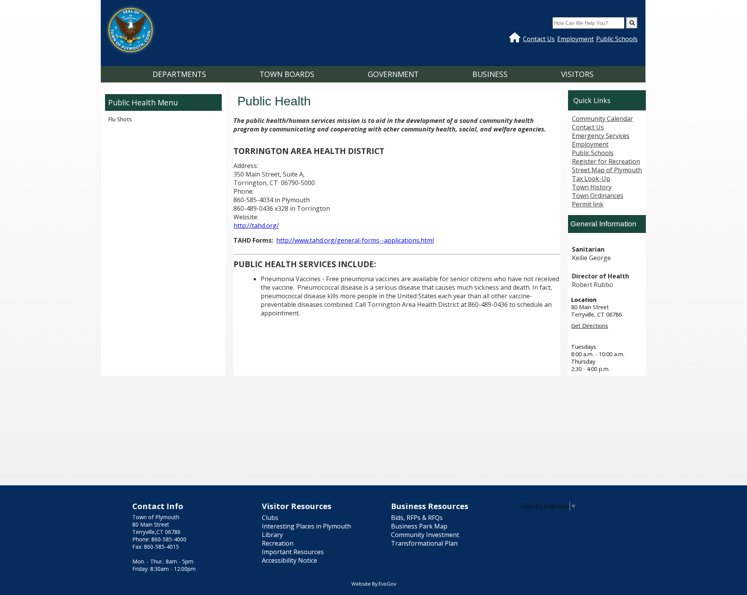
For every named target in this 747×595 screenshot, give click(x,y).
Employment (575, 39)
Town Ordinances (597, 195)
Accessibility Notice (289, 560)
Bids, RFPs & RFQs (417, 517)
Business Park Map (419, 526)
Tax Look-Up (591, 178)
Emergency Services (601, 135)
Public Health (132, 102)
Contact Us (539, 39)
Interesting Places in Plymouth (306, 526)
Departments (179, 74)
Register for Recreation (606, 161)
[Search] (632, 23)
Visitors (577, 74)
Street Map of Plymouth (607, 170)
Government (393, 74)
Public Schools (617, 39)
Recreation (277, 543)
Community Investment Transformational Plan (425, 539)
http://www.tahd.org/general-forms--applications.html (355, 240)
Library (272, 534)
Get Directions (589, 325)
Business (490, 74)
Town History (592, 187)
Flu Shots (120, 119)
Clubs (270, 517)
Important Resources (293, 552)
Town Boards (287, 74)
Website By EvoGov (373, 583)
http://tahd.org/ (256, 225)
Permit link (587, 204)
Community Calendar (602, 118)
